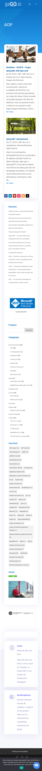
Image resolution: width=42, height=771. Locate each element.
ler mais (9, 112)
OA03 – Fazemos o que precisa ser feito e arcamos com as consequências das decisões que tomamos (21, 259)
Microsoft (13, 511)
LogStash (13, 507)
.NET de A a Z (28, 74)
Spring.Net (13, 553)
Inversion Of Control (16, 495)
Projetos (11, 407)
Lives (19, 646)
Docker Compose (15, 483)
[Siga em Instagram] (19, 196)
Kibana (22, 499)
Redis (23, 541)
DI (11, 480)
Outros (11, 403)
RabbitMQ (13, 541)
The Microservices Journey (18, 436)
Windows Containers (16, 557)
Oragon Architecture (15, 80)
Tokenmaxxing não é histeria (17, 232)
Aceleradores (24, 695)
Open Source (26, 77)
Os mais (11, 393)
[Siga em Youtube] (14, 196)
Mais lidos (13, 396)
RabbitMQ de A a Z (15, 432)
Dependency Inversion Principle (19, 476)
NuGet (29, 515)
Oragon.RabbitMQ (24, 519)
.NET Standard (14, 452)
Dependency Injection (16, 472)
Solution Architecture (16, 549)
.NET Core (25, 448)
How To (12, 491)
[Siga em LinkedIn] (10, 196)
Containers (28, 468)
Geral (11, 371)
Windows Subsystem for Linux (19, 565)
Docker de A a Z (13, 77)
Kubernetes (14, 503)
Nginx (12, 515)
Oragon (12, 519)
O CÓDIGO (13, 428)
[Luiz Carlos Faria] (13, 576)
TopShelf (23, 553)
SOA (30, 541)
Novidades (12, 389)
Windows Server (15, 561)
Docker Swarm (14, 487)
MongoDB (24, 511)
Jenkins (13, 499)
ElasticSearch (27, 487)
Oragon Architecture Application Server (20, 535)
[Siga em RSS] (23, 196)
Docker (19, 480)
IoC (28, 495)
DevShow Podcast (15, 367)
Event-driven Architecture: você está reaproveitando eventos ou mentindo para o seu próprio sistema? (20, 246)
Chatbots (13, 363)
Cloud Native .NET (15, 381)
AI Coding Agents (15, 352)
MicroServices (24, 507)
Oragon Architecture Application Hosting (18, 528)
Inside (10, 378)
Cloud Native (14, 464)
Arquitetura (11, 145)
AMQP (25, 452)
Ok (22, 768)
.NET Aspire (14, 448)
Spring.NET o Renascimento (17, 139)
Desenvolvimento (24, 145)
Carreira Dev (14, 359)
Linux (23, 503)
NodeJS (21, 515)
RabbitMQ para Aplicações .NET (20, 385)
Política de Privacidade (20, 751)
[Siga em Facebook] (6, 196)
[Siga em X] (27, 196)
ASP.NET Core (14, 456)
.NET (19, 74)
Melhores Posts (15, 399)
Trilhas (11, 418)
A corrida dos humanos (16, 252)
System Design (13, 414)
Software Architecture (17, 545)
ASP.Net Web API (15, 460)
